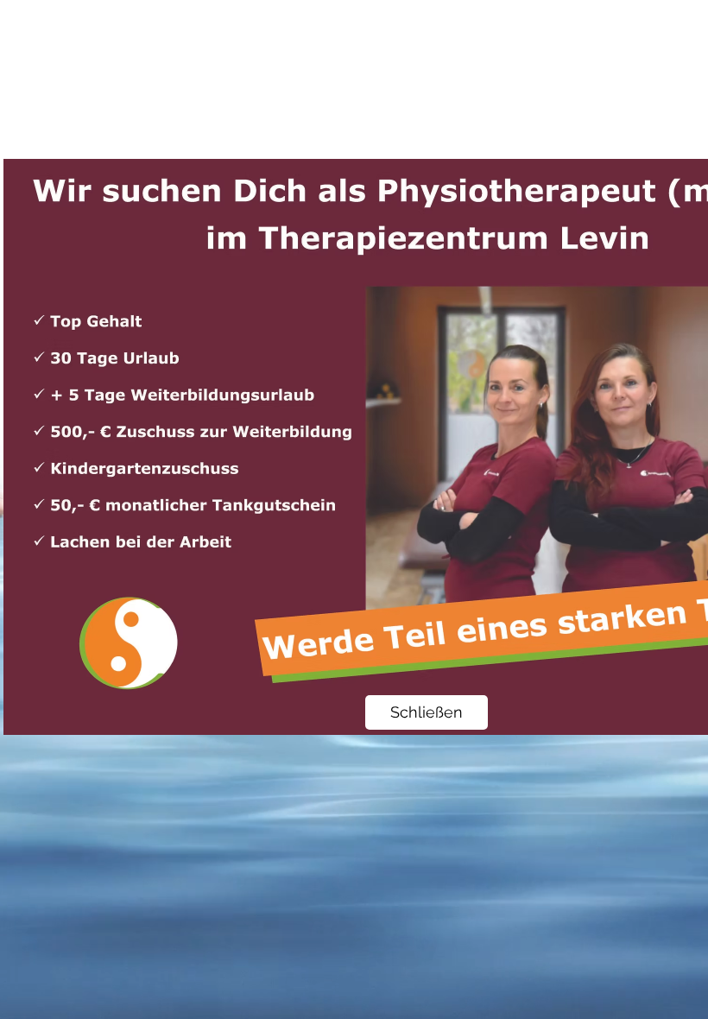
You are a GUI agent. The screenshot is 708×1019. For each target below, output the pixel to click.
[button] (426, 712)
